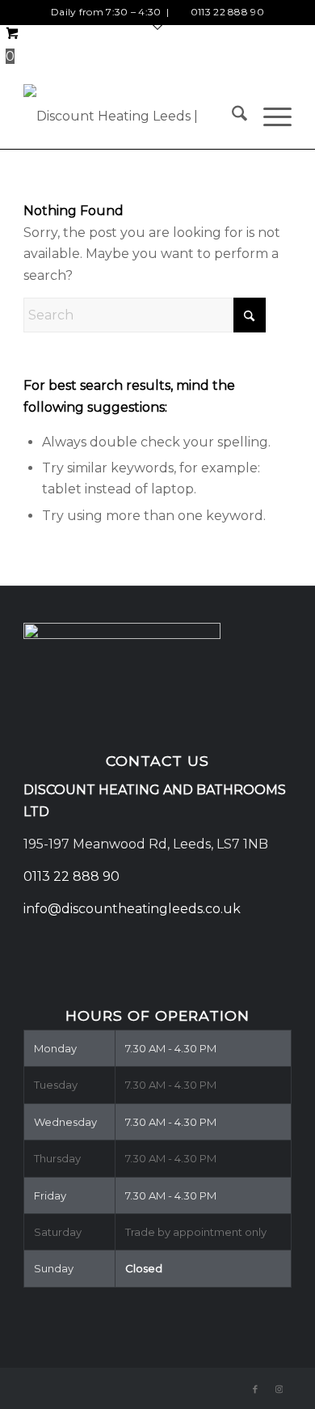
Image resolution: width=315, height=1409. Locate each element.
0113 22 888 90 (227, 11)
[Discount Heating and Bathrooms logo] (130, 116)
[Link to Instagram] (279, 1389)
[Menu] (269, 116)
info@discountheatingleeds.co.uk (133, 908)
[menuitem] (231, 116)
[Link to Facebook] (255, 1389)
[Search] (231, 116)
